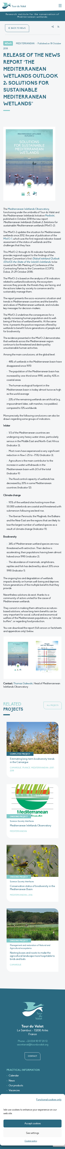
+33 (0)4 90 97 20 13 (36, 1041)
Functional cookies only (49, 1099)
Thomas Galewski (23, 683)
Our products (16, 1085)
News (12, 1080)
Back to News (18, 28)
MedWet (49, 215)
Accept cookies (32, 1123)
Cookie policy (31, 1141)
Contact (32, 1056)
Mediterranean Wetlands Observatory (28, 209)
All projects (52, 705)
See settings (32, 1133)
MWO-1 (7, 238)
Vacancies (14, 1090)
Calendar (14, 1075)
